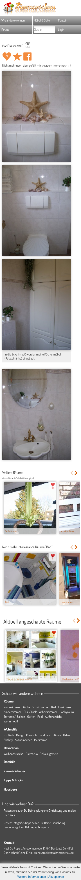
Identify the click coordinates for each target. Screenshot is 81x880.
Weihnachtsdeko (13, 754)
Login (61, 29)
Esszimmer (64, 707)
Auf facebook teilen (27, 56)
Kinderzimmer (12, 712)
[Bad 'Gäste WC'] (36, 116)
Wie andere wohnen (13, 20)
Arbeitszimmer (48, 712)
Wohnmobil (11, 721)
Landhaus (44, 735)
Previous (71, 473)
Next (76, 473)
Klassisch (31, 735)
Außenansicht (53, 716)
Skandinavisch (23, 740)
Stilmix (57, 735)
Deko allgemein (49, 754)
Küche (26, 707)
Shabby (8, 740)
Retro (66, 735)
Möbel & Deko (42, 20)
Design (20, 735)
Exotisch (9, 735)
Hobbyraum (66, 712)
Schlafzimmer (40, 707)
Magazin (63, 20)
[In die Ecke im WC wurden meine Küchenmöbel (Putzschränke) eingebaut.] (36, 304)
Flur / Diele (30, 712)
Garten (31, 716)
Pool (40, 716)
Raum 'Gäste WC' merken (17, 56)
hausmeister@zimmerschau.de (56, 852)
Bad (53, 707)
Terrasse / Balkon (14, 716)
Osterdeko (32, 754)
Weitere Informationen (31, 876)
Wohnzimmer (12, 707)
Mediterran (40, 740)
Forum (5, 29)
